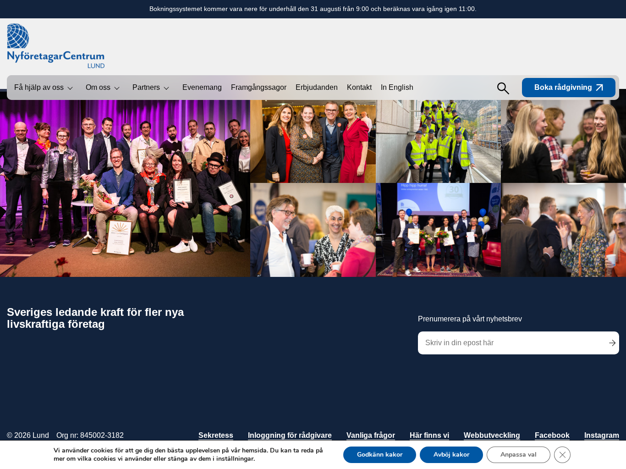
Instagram (601, 435)
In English (397, 87)
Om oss (98, 87)
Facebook (552, 435)
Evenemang (202, 87)
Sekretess (215, 435)
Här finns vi (429, 435)
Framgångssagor (258, 87)
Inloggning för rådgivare (290, 435)
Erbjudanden (317, 87)
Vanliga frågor (370, 435)
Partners (146, 87)
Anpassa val (518, 454)
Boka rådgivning (563, 87)
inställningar (234, 459)
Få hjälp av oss (39, 87)
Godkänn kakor (379, 454)
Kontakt (359, 87)
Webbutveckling (492, 435)
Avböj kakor (451, 454)
